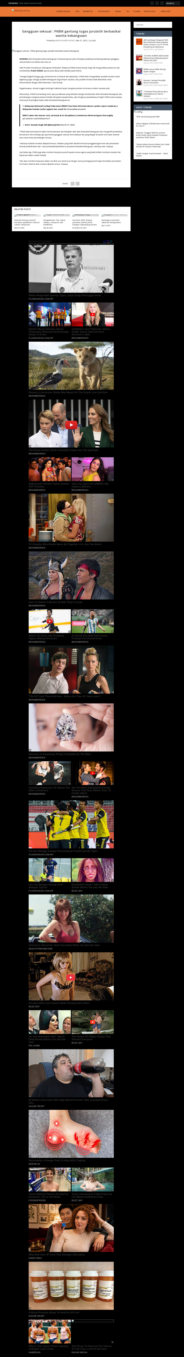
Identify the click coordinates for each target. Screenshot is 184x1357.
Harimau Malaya (63, 11)
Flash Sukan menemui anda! (30, 3)
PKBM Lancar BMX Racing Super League (155, 70)
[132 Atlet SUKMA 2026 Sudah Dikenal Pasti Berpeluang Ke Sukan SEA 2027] (139, 57)
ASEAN (156, 99)
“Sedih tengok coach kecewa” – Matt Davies (152, 154)
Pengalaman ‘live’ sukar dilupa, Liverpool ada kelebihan (54, 222)
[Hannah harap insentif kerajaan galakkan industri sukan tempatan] (27, 216)
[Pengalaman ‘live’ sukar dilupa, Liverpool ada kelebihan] (56, 216)
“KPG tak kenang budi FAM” (148, 116)
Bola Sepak (158, 85)
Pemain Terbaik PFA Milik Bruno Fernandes (154, 81)
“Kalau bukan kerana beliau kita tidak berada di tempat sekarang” (152, 145)
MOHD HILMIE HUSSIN (64, 40)
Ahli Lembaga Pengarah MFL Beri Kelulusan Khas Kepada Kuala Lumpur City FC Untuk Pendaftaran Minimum (156, 43)
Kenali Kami (165, 11)
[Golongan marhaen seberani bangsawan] (115, 216)
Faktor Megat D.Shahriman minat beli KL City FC (152, 124)
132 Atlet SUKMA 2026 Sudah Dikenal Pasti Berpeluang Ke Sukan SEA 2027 (156, 57)
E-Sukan (136, 11)
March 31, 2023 (68, 125)
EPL (128, 11)
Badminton (88, 11)
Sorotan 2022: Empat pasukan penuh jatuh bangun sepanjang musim (84, 222)
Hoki (77, 11)
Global (118, 11)
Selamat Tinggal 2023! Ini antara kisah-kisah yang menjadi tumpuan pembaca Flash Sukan (151, 135)
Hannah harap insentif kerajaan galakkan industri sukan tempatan (27, 222)
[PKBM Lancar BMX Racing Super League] (139, 71)
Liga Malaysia (104, 11)
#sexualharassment (76, 109)
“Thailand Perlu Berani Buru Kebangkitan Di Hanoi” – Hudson (156, 93)
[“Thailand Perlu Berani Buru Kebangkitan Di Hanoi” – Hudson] (139, 93)
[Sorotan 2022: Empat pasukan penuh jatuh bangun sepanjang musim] (85, 216)
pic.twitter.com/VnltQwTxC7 (36, 118)
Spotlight (92, 40)
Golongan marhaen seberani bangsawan (111, 221)
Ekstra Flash (149, 11)
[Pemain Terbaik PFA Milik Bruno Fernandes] (139, 82)
